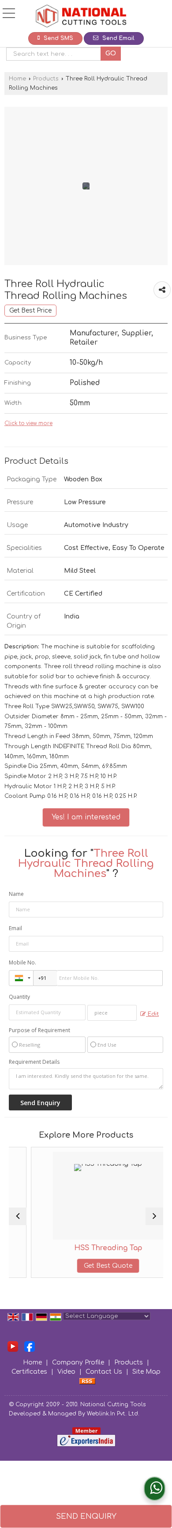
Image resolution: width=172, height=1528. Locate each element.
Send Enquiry (86, 1516)
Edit (152, 1014)
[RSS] (87, 1381)
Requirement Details (34, 1062)
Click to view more (28, 423)
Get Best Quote (94, 1265)
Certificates (29, 1371)
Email (15, 928)
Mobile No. (22, 962)
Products (46, 79)
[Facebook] (29, 1346)
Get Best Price (30, 310)
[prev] (17, 1216)
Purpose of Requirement (39, 1030)
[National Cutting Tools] (80, 17)
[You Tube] (12, 1346)
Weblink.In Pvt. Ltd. (113, 1414)
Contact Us (104, 1371)
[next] (154, 1216)
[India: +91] (21, 978)
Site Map (146, 1371)
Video (66, 1371)
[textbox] (55, 54)
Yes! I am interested (86, 817)
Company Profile (78, 1362)
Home (17, 79)
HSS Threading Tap (94, 1248)
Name (16, 894)
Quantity (19, 996)
